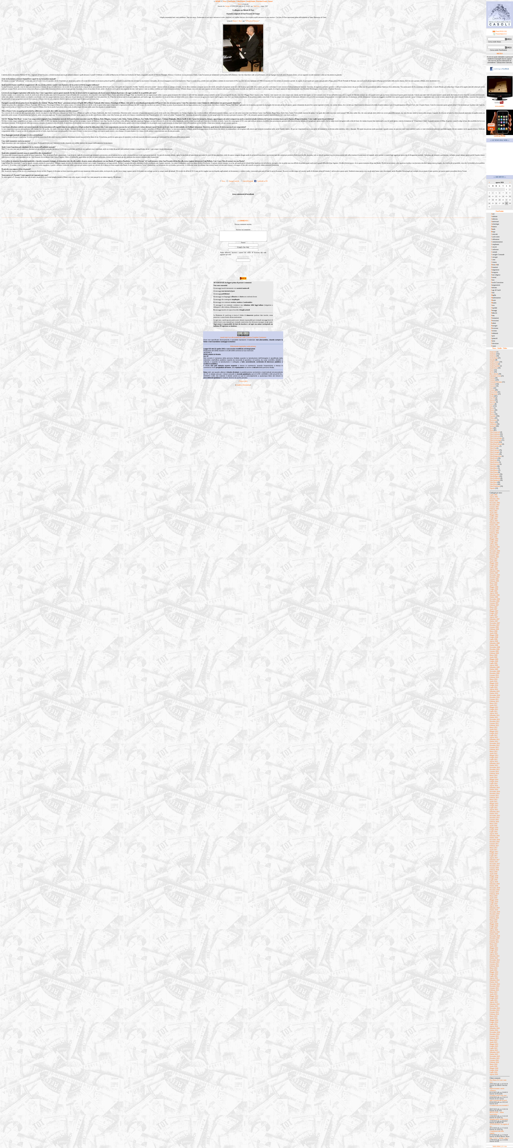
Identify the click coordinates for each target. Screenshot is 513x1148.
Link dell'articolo (247, 181)
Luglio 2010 (493, 687)
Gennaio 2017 (494, 844)
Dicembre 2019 (494, 914)
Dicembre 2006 (494, 601)
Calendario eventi (495, 376)
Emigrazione (494, 394)
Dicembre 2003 (494, 529)
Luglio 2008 (493, 639)
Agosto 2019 (494, 906)
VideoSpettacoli (495, 480)
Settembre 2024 (495, 1028)
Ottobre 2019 (494, 910)
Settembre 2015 (495, 812)
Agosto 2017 (494, 858)
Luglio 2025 (493, 1048)
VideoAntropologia (496, 438)
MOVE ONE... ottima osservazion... (497, 1113)
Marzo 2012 (493, 727)
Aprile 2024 (493, 1018)
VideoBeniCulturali (496, 444)
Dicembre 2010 (494, 697)
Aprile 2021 (493, 946)
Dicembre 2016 (494, 842)
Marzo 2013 (493, 751)
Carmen (227, 6)
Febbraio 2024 (494, 1014)
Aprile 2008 (493, 633)
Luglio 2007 (493, 615)
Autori (270, 1)
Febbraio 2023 (494, 990)
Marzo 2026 (493, 1064)
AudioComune (494, 362)
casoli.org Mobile (499, 136)
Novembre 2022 (495, 984)
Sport (491, 428)
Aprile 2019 (493, 898)
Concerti (492, 384)
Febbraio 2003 (494, 509)
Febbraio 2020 (494, 918)
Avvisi (492, 372)
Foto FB (492, 398)
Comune (492, 380)
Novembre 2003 (495, 527)
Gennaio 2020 (494, 916)
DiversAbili (493, 392)
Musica (492, 414)
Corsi (491, 388)
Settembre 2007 (495, 619)
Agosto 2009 (494, 665)
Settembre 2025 (495, 1052)
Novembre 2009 (495, 671)
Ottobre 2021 (494, 958)
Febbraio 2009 (494, 653)
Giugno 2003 (494, 517)
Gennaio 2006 (494, 579)
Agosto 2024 (494, 1026)
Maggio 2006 (494, 587)
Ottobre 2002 (494, 501)
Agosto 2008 (494, 641)
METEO (500, 54)
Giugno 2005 (494, 565)
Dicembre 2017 (494, 866)
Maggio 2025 (494, 1044)
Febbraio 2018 (494, 870)
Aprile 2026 (493, 1066)
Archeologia (493, 358)
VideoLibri (493, 466)
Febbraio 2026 (494, 1062)
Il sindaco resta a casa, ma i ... (499, 1095)
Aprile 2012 (493, 729)
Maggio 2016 (494, 828)
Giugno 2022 (494, 974)
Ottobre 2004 (494, 549)
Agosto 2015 (494, 810)
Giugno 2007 (494, 613)
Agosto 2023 (494, 1002)
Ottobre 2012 (494, 741)
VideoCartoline (494, 446)
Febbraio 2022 (494, 966)
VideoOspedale (494, 474)
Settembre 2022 (495, 980)
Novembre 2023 (495, 1008)
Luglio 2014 (493, 783)
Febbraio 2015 (494, 798)
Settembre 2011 (495, 715)
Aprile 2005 (493, 561)
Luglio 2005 (493, 567)
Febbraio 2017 (494, 846)
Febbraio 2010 (494, 677)
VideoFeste (493, 460)
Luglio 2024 (493, 1024)
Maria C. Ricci (237, 21)
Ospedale (492, 416)
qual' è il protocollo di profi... (499, 1100)
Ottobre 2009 (494, 669)
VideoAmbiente (495, 434)
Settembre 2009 (495, 667)
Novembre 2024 (495, 1032)
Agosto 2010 (494, 689)
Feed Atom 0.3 (501, 34)
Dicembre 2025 (494, 1058)
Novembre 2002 (495, 503)
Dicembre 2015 (494, 818)
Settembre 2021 (495, 956)
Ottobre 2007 (494, 621)
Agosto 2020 (494, 930)
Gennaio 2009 (494, 651)
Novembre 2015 (495, 816)
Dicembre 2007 (494, 625)
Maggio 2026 (494, 1068)
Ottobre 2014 (494, 790)
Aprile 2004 (493, 537)
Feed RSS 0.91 (501, 31)
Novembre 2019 (495, 912)
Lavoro (492, 404)
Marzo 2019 (493, 896)
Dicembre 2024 (494, 1034)
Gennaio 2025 (494, 1036)
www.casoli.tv (499, 106)
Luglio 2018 (493, 880)
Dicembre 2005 (494, 577)
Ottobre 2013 (494, 765)
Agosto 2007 (494, 617)
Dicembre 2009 (494, 673)
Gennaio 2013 (494, 747)
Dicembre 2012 (494, 745)
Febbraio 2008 (494, 629)
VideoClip (493, 448)
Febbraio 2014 (494, 773)
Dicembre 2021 (494, 962)
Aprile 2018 (493, 874)
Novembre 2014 (495, 792)
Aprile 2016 (493, 826)
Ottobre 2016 (494, 838)
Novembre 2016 (495, 840)
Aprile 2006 (493, 585)
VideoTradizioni (495, 486)
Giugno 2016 (494, 830)
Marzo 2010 (493, 679)
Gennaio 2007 (494, 603)
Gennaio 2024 (494, 1012)
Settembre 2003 (495, 523)
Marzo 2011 (493, 703)
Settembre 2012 (495, 739)
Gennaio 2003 (494, 507)
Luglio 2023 (493, 1000)
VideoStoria (493, 484)
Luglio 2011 (493, 711)
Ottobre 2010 (494, 693)
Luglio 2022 (493, 976)
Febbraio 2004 (494, 533)
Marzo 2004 (493, 535)
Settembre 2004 (495, 547)
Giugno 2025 (494, 1046)
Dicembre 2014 (494, 794)
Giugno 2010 (494, 685)
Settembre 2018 (495, 884)
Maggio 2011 (494, 707)
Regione (492, 422)
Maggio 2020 (494, 924)
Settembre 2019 (495, 908)
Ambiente (493, 354)
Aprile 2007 (493, 609)
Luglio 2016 (493, 832)
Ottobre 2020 (494, 934)
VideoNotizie (240, 1)
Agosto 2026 (494, 1074)
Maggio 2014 (494, 779)
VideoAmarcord (495, 432)
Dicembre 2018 (494, 890)
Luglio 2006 (493, 591)
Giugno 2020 (494, 926)
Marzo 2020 (493, 920)
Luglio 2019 (493, 904)
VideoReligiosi (494, 476)
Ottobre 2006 (494, 597)
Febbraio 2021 (494, 942)
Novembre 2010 (495, 695)
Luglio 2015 (493, 808)
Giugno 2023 (494, 998)
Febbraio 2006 (494, 581)
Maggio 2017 (494, 852)
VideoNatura (494, 472)
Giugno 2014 (494, 781)
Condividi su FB (261, 181)
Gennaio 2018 (494, 868)
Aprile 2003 (493, 513)
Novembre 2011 (495, 719)
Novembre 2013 (495, 767)
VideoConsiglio (495, 452)
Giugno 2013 (494, 757)
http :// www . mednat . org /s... (499, 1138)
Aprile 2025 (493, 1042)
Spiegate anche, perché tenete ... (500, 1119)
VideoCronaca (494, 454)
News (225, 1)
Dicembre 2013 (494, 769)
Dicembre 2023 (494, 1010)
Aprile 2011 (493, 705)
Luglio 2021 (493, 952)
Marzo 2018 (493, 872)
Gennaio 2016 (494, 820)
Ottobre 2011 (494, 717)
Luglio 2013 (493, 759)
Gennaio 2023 (494, 988)
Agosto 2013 (494, 761)
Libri (491, 406)
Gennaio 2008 (494, 627)
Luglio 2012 (493, 735)
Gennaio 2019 (494, 892)
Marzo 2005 (493, 559)
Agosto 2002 (494, 497)
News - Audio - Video (499, 348)
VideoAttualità (494, 442)
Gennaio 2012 (494, 723)
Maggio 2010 (494, 683)
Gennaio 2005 (494, 555)
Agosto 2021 (494, 954)
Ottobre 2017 (494, 862)
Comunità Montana (496, 382)
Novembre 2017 (495, 864)
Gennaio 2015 (494, 796)
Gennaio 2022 (494, 964)
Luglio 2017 (493, 856)
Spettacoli (493, 426)
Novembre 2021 (495, 960)
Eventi (492, 396)
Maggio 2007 (494, 611)
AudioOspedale (495, 366)
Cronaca (492, 390)
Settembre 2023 (495, 1004)
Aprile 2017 (493, 850)
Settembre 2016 (495, 836)
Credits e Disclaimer (243, 385)
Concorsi (492, 386)
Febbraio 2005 (494, 557)
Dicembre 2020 (494, 938)
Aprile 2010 (493, 681)
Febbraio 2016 (494, 822)
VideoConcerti (494, 450)
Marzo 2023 (493, 992)
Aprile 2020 (493, 922)
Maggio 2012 (494, 731)
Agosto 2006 (494, 593)
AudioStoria (493, 368)
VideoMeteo (493, 468)
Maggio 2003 (494, 515)
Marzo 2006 (493, 583)
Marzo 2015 (493, 800)
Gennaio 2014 (494, 771)
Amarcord (493, 352)
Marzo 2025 (493, 1040)
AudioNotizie (250, 1)
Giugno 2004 (494, 541)
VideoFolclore (494, 462)
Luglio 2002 (493, 495)
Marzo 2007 (493, 607)
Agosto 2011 (494, 713)
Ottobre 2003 (494, 525)
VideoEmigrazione (495, 456)
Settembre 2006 (495, 595)
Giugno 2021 (494, 950)
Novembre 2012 (495, 743)
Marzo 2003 (493, 511)
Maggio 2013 (494, 755)
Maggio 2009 (494, 659)
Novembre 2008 (495, 647)
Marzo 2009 (493, 655)
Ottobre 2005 (494, 573)
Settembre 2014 (495, 788)
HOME (217, 1)
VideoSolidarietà (495, 478)
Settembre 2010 (495, 691)
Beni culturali (494, 374)
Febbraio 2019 (494, 894)
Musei (492, 412)
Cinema (492, 378)
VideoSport (493, 482)
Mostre (492, 410)
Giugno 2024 (494, 1022)
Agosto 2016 (494, 834)
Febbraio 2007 (494, 605)
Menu (491, 408)
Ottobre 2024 (494, 1030)
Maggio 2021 (494, 948)
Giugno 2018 (494, 878)
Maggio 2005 (494, 563)
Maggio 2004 (494, 539)
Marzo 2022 (493, 968)
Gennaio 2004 (494, 531)
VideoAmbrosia (495, 436)
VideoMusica (494, 470)
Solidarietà (493, 424)
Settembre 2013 (495, 763)
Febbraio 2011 (494, 701)
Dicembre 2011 (494, 721)
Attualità (492, 360)
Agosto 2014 (494, 786)
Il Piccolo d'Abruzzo (252, 21)
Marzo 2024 (493, 1016)
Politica (492, 418)
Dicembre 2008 (494, 649)
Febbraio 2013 (494, 749)
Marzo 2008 (493, 631)
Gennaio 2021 (494, 940)
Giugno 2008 (494, 637)
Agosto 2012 (494, 737)
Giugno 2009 (494, 661)
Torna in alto (243, 381)
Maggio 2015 (494, 804)
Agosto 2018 (494, 882)
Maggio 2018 (494, 876)
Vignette (492, 488)
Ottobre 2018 (494, 886)
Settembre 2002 (495, 499)
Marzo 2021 (493, 944)
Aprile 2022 (493, 970)
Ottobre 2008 (494, 645)
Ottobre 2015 (494, 814)
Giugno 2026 (494, 1070)
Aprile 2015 (493, 802)
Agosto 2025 (494, 1050)
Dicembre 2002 (494, 505)
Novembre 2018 (495, 888)
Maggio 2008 (494, 635)
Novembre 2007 (495, 623)
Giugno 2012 (494, 733)
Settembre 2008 (495, 643)
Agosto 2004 (494, 545)
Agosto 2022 (494, 978)
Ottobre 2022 (494, 982)
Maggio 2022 (494, 972)
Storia (491, 430)
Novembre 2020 (495, 936)
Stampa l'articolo (233, 181)
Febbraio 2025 (494, 1038)
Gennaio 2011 (494, 699)
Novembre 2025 (495, 1056)
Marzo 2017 (493, 848)
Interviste (256, 6)
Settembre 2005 (495, 571)
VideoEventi (493, 458)
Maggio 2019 (494, 900)
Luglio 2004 (493, 543)
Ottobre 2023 (494, 1006)
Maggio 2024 (494, 1020)
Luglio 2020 (493, 928)
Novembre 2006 (495, 599)
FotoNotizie (231, 1)
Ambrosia (493, 356)
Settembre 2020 (495, 932)
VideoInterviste (494, 464)
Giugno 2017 (494, 854)
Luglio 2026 (493, 1072)
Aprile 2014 (493, 777)
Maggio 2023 (494, 996)
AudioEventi (494, 364)
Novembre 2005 (495, 575)
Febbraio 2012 (494, 725)
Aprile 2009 (493, 657)
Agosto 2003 (494, 521)
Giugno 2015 (494, 806)
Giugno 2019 (494, 902)
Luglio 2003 (493, 519)
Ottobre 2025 (494, 1054)
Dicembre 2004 (494, 553)
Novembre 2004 (495, 551)
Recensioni (493, 420)
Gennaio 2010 (494, 675)
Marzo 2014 (493, 775)
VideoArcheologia (495, 440)
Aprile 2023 (493, 994)
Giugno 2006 (494, 589)
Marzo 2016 (493, 824)
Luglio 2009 (493, 663)
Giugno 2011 (494, 709)
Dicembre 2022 (494, 986)
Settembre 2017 (495, 860)
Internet (492, 400)
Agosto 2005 (494, 569)
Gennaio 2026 (494, 1060)
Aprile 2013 (493, 753)
